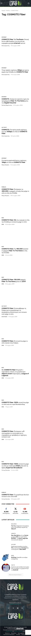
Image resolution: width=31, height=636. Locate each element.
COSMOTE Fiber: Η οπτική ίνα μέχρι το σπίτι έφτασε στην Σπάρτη (15, 342)
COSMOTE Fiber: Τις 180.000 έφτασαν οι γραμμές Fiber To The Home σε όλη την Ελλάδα (15, 251)
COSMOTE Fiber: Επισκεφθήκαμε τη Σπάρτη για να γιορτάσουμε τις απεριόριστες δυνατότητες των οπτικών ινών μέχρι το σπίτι (14, 311)
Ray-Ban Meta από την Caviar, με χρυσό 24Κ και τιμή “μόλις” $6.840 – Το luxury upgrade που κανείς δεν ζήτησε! (20, 538)
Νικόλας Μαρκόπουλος (7, 105)
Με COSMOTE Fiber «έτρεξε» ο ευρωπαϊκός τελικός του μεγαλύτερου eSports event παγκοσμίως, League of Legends (15, 372)
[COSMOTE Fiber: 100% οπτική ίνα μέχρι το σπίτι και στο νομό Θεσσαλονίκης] (15, 389)
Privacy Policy (9, 631)
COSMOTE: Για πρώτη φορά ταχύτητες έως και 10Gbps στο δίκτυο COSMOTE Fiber (14, 131)
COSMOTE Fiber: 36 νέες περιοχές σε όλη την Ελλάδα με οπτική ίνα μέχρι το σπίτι (15, 221)
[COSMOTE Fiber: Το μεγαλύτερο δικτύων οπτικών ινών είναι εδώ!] (15, 482)
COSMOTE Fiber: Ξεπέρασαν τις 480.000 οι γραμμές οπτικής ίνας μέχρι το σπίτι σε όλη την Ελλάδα (15, 191)
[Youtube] (17, 608)
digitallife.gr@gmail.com (15, 604)
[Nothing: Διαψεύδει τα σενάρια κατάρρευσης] (6, 557)
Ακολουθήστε (15, 508)
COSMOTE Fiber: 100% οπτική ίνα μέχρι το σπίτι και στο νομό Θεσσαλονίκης (15, 403)
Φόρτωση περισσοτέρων (15, 574)
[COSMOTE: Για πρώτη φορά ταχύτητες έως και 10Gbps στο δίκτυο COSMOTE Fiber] (15, 117)
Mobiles (4, 187)
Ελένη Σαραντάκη (6, 45)
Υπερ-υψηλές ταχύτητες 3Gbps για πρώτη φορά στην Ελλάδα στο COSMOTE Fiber (15, 71)
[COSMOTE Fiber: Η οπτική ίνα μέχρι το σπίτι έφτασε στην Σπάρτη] (15, 328)
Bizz (3, 217)
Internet (4, 37)
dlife (3, 224)
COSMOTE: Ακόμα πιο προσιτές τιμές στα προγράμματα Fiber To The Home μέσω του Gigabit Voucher (15, 101)
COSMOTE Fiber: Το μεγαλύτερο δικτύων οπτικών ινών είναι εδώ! (15, 495)
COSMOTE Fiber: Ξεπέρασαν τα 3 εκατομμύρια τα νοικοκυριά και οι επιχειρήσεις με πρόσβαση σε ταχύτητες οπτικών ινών (14, 434)
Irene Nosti (4, 316)
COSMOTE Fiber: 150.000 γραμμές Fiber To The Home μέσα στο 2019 (14, 280)
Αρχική (3, 10)
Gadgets (13, 533)
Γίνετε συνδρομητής (25, 508)
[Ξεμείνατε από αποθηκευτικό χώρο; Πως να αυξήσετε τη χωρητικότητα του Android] (6, 567)
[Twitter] (13, 608)
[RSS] (22, 608)
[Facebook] (8, 608)
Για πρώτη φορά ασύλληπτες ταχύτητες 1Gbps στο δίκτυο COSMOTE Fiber (14, 161)
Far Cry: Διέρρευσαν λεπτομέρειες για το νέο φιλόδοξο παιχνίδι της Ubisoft (20, 527)
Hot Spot (4, 127)
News (12, 555)
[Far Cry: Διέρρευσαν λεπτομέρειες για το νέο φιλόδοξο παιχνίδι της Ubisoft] (6, 526)
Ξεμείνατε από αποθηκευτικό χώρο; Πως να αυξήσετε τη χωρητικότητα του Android (20, 568)
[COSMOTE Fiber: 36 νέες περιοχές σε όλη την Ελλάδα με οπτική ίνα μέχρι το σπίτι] (15, 207)
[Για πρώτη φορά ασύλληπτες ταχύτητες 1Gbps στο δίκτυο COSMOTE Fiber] (15, 147)
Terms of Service (18, 631)
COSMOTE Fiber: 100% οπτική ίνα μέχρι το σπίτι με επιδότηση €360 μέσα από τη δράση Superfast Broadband (15, 466)
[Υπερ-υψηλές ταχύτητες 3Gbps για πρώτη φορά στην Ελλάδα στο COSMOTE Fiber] (15, 57)
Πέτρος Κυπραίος (5, 164)
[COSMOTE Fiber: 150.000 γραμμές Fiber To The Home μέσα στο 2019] (15, 267)
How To (13, 565)
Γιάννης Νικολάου (6, 470)
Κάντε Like (6, 508)
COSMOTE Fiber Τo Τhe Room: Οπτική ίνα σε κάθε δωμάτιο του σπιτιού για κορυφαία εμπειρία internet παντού (15, 41)
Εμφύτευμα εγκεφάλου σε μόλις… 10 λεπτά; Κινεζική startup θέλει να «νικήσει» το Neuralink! (20, 548)
